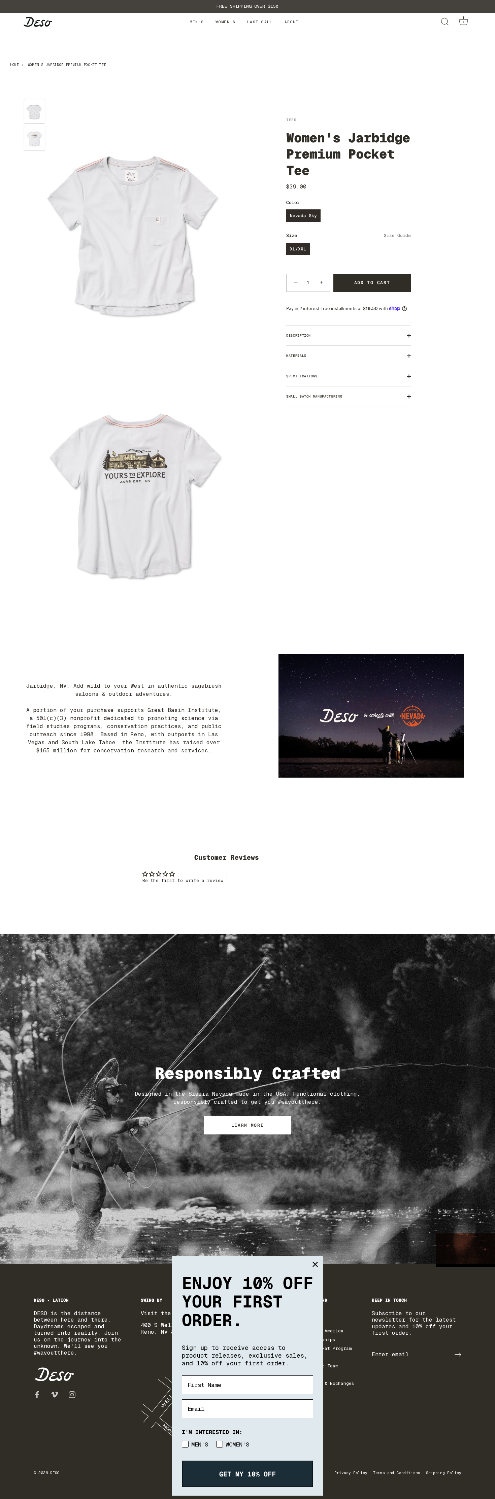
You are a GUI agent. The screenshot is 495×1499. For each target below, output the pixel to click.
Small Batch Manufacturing (314, 396)
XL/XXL (298, 249)
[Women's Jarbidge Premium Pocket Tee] (34, 111)
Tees (291, 119)
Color (293, 202)
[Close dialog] (315, 1264)
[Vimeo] (54, 1394)
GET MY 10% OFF (247, 1474)
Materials (296, 355)
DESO (55, 1472)
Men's (197, 22)
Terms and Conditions (396, 1472)
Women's (225, 22)
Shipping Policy (443, 1472)
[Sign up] (458, 1354)
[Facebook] (37, 1394)
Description (298, 335)
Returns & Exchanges (328, 1383)
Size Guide (397, 235)
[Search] (445, 22)
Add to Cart (372, 282)
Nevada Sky (303, 215)
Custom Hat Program (327, 1348)
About (292, 22)
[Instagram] (72, 1394)
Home (14, 65)
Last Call (260, 22)
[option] (34, 112)
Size (348, 235)
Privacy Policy (350, 1472)
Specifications (302, 376)
